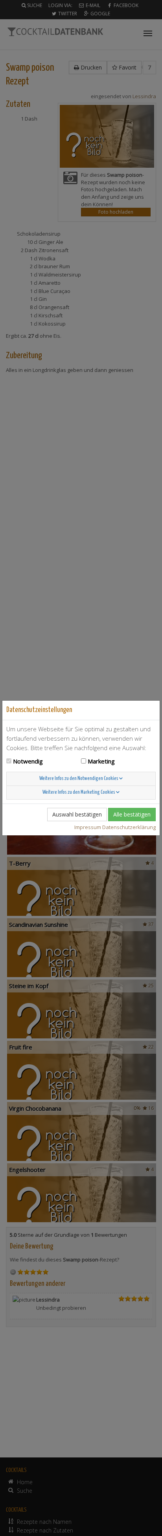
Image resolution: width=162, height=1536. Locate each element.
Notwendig (28, 761)
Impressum (87, 827)
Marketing (101, 761)
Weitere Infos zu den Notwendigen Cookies (79, 778)
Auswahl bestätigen (77, 814)
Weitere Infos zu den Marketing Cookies (79, 792)
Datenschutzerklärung (129, 827)
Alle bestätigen (132, 814)
